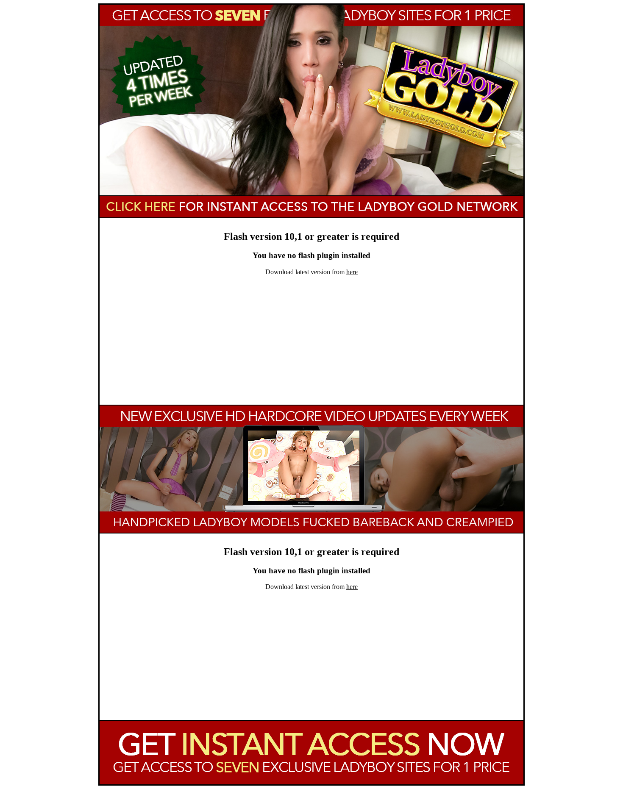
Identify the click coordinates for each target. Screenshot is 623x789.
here (352, 271)
